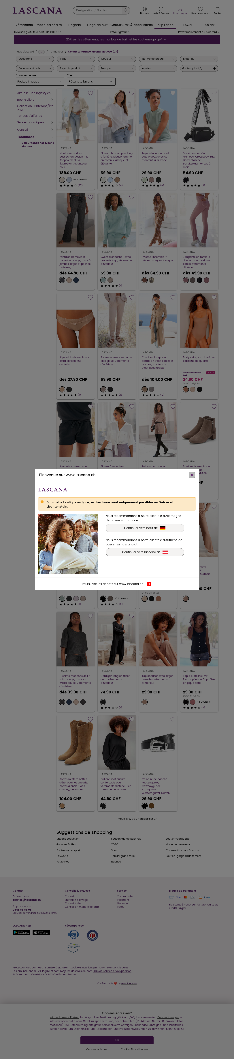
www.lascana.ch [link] (131, 584)
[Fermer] (192, 475)
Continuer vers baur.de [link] (141, 528)
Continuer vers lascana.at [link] (141, 552)
